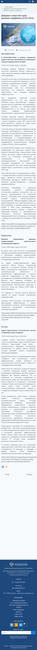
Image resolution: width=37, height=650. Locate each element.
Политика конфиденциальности (18, 605)
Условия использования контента (18, 575)
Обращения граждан (18, 600)
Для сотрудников (18, 609)
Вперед (29, 474)
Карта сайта (18, 614)
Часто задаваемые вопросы (18, 603)
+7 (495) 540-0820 (19, 582)
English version (18, 616)
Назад (7, 474)
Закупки (18, 607)
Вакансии (19, 612)
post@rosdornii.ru (20, 588)
